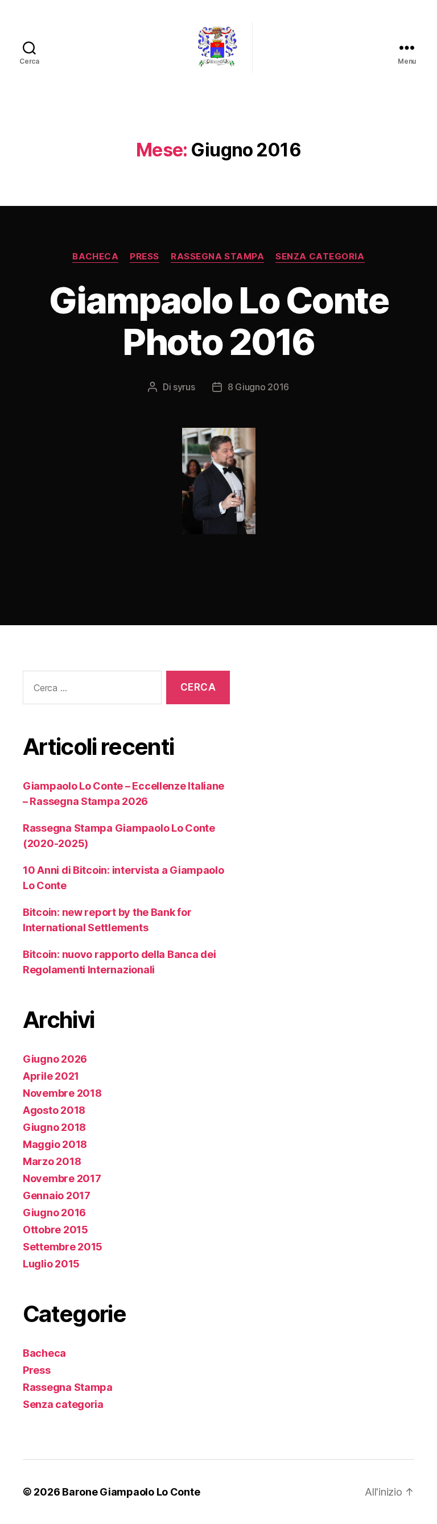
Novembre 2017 (62, 1178)
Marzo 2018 (52, 1161)
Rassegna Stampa (217, 256)
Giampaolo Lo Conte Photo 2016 (218, 321)
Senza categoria (319, 256)
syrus (184, 387)
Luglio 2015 (51, 1264)
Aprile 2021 (51, 1076)
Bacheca (95, 256)
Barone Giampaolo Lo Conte (131, 1492)
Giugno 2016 (54, 1213)
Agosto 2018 (54, 1110)
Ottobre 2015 (55, 1230)
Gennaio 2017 (56, 1195)
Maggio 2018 (55, 1144)
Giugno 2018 (54, 1127)
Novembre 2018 (62, 1093)
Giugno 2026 (55, 1059)
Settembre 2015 (62, 1247)
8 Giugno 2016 (259, 387)
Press (144, 256)
